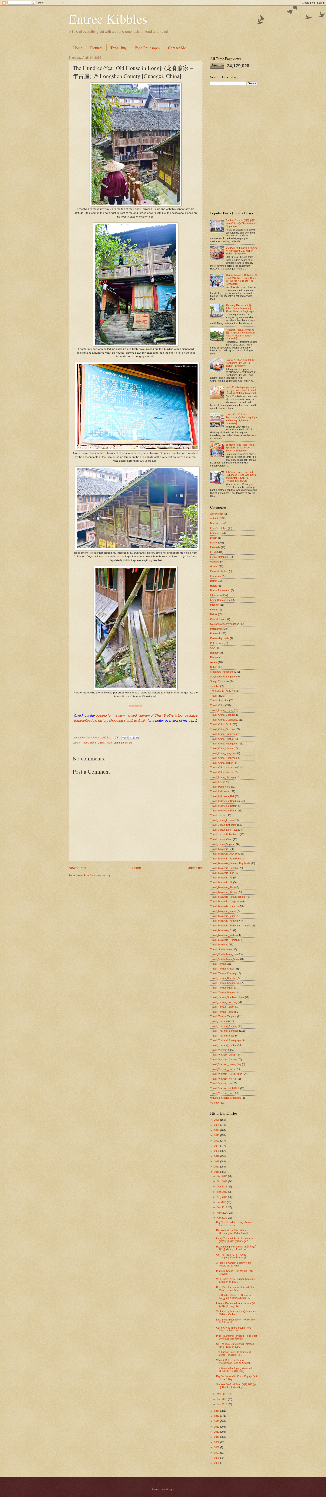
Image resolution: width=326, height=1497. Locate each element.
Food (213, 552)
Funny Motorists (219, 557)
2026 (217, 1119)
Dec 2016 (222, 1176)
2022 (217, 1140)
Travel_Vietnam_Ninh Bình (224, 1088)
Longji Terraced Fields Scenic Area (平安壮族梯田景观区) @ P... (235, 1240)
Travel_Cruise (217, 782)
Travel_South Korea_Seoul (224, 959)
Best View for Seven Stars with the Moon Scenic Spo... (235, 1288)
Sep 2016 (222, 1191)
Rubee (213, 667)
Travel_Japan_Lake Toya (224, 829)
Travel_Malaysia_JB (221, 877)
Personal (215, 633)
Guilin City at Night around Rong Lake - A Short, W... (233, 1329)
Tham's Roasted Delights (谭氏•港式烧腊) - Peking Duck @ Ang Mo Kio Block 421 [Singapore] (241, 279)
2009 (217, 1442)
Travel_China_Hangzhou (223, 734)
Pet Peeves (216, 643)
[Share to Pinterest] (137, 738)
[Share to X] (130, 738)
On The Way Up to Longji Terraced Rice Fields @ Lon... (235, 1345)
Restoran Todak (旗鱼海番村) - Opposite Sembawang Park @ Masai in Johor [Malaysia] (240, 334)
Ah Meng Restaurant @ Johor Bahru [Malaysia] (238, 307)
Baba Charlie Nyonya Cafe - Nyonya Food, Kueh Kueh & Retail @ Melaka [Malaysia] (241, 390)
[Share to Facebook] (134, 738)
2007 (217, 1452)
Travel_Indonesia (219, 791)
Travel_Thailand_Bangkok (224, 1030)
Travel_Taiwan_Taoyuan (223, 1016)
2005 (217, 1463)
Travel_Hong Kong (220, 786)
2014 (217, 1416)
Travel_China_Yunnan (222, 772)
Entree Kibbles (108, 18)
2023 (217, 1135)
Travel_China (97, 742)
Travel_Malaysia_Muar (222, 916)
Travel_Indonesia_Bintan (223, 810)
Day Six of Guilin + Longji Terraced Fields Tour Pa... (235, 1223)
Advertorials (216, 513)
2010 (217, 1437)
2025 (217, 1125)
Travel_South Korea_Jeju (224, 954)
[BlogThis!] (127, 738)
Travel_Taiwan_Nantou (222, 992)
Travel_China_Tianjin (221, 762)
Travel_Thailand (219, 1021)
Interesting (216, 595)
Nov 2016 (222, 1181)
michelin (214, 604)
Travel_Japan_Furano (222, 820)
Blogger (169, 1489)
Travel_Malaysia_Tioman (224, 939)
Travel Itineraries (219, 700)
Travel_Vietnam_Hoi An (223, 1078)
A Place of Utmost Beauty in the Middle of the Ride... (233, 1264)
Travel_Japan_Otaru (221, 839)
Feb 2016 (222, 1399)
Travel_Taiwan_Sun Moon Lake (227, 997)
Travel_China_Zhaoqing (223, 777)
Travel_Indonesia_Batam (223, 805)
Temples (214, 686)
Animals (214, 518)
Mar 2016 (222, 1394)
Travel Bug (118, 47)
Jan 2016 (222, 1404)
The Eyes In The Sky (222, 691)
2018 (217, 1161)
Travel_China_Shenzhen (223, 757)
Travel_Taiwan (218, 963)
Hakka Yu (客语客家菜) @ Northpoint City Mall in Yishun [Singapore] (240, 362)
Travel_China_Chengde (222, 714)
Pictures (96, 47)
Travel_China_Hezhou (222, 738)
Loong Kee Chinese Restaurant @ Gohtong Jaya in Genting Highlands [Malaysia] (241, 419)
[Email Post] (116, 737)
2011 (217, 1431)
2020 (217, 1151)
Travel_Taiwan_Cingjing (223, 973)
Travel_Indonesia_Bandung (225, 801)
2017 (217, 1166)
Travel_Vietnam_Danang (223, 1059)
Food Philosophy (147, 47)
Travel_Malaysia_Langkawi (225, 901)
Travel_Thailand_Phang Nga (225, 1040)
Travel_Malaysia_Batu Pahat (226, 858)
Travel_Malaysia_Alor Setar (225, 853)
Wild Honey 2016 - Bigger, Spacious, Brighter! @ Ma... (236, 1280)
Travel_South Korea (221, 949)
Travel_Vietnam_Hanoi (222, 1069)
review (213, 662)
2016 (217, 1172)
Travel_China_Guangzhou (224, 719)
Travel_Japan (217, 815)
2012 (217, 1426)
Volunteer (215, 1102)
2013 (217, 1421)
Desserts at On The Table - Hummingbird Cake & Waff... (233, 1231)
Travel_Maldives (219, 944)
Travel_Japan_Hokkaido (223, 824)
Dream (213, 537)
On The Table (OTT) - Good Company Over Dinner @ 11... (234, 1256)
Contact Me (177, 47)
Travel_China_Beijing (221, 710)
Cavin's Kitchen (218, 528)
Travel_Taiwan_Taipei (222, 1011)
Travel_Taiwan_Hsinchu (223, 978)
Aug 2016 (222, 1197)
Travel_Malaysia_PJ (221, 930)
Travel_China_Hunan (221, 748)
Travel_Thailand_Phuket (223, 1045)
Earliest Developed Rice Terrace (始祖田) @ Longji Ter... (235, 1304)
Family (214, 542)
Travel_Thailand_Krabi (222, 1035)
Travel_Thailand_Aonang (223, 1026)
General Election (219, 571)
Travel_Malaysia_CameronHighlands (230, 863)
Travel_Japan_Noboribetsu (224, 834)
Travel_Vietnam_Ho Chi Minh (226, 1073)
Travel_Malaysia (219, 849)
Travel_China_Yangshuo (223, 767)
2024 (217, 1130)
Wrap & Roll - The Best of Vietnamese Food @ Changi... (234, 1361)
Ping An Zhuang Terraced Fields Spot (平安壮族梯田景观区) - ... (236, 1337)
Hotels (213, 585)
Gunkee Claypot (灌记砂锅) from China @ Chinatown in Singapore (240, 223)
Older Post (195, 868)
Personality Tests (219, 638)
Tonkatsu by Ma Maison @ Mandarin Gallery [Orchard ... (236, 1313)
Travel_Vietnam (218, 1050)
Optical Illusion (218, 619)
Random (214, 652)
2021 (217, 1146)
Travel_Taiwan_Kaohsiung (224, 983)
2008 (217, 1447)
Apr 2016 (222, 1217)
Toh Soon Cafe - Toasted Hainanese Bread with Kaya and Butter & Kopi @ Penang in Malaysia (241, 476)
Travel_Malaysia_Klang (223, 887)
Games (214, 566)
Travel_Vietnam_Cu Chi (223, 1054)
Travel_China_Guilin (221, 724)
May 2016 (222, 1212)
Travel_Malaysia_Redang (224, 935)
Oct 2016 (222, 1186)
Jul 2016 (222, 1202)
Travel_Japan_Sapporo (222, 844)
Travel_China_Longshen (118, 742)
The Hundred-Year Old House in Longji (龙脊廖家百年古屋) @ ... (235, 1296)
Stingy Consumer (219, 681)
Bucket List (216, 523)
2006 (217, 1458)
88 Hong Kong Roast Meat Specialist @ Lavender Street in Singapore (240, 447)
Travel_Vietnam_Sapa (222, 1093)
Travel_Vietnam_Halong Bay (225, 1064)
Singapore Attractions (222, 671)
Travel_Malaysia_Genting (224, 868)
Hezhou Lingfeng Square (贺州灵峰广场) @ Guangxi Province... (236, 1248)
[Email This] (123, 738)
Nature (213, 614)
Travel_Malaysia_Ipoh (222, 872)
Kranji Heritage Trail (221, 600)
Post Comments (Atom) (97, 875)
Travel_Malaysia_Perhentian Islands (230, 925)
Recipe (214, 657)
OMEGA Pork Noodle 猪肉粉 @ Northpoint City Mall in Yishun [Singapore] (241, 250)
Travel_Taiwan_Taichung (223, 1002)
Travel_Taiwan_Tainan (222, 1006)
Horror (213, 580)
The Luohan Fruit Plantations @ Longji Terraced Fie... (233, 1353)
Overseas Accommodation (224, 624)
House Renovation (220, 590)
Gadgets (214, 561)
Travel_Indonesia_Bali (222, 796)
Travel (84, 742)
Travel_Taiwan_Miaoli (222, 987)
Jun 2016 (222, 1207)
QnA (212, 647)
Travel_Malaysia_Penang (224, 920)
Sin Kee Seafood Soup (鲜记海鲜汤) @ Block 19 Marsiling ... (236, 1386)
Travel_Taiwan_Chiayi (222, 968)
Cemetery (215, 533)
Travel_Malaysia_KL (221, 882)
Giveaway (215, 576)
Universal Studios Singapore (225, 1097)
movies (214, 609)
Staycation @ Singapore (223, 676)
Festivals (215, 547)
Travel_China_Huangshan (224, 743)
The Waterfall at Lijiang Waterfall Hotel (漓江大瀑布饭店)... (234, 1369)
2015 (217, 1411)
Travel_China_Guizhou (222, 729)
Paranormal (216, 628)
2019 (217, 1156)
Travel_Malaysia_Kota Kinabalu (227, 896)
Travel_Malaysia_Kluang (223, 892)
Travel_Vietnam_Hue (221, 1083)
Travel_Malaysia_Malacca (224, 906)
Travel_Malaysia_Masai (223, 911)
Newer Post (77, 868)
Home (77, 47)
